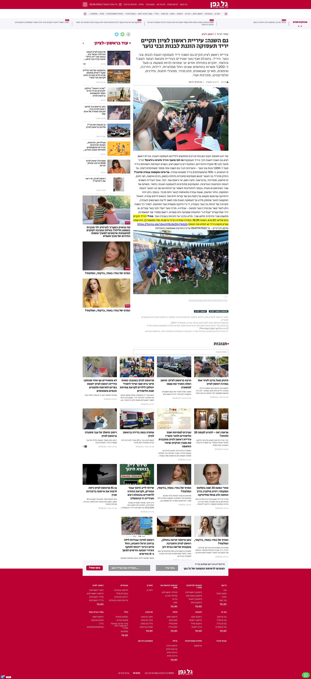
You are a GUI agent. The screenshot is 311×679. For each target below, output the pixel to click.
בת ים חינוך (222, 616)
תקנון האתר (221, 593)
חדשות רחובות (195, 620)
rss (225, 590)
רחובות (180, 13)
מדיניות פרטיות (130, 4)
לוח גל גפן (161, 4)
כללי (157, 13)
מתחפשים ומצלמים (95, 627)
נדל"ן (101, 623)
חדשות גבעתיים (121, 590)
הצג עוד (223, 604)
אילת (102, 13)
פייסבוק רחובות (195, 599)
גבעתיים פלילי (122, 593)
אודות (141, 4)
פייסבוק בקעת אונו (194, 595)
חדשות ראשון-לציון (218, 311)
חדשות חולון (172, 616)
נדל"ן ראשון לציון (96, 600)
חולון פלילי (173, 623)
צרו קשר (183, 4)
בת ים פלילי (222, 620)
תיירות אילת (172, 655)
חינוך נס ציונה (147, 616)
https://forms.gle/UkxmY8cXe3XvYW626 (162, 224)
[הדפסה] (117, 34)
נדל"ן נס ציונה (147, 623)
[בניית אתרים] (136, 673)
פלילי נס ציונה (147, 620)
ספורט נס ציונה (146, 627)
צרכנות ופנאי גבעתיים (118, 600)
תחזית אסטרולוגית (115, 13)
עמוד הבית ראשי (145, 13)
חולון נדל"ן (172, 627)
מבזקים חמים (300, 22)
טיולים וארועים (97, 620)
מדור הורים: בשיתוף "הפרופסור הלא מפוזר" (119, 625)
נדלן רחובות (197, 627)
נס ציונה (164, 13)
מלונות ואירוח (122, 620)
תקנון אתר (150, 4)
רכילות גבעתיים (121, 597)
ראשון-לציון (198, 13)
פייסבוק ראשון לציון (194, 592)
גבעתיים (208, 13)
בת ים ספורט (221, 627)
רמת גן (218, 13)
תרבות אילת (172, 652)
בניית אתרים (123, 673)
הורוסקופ (198, 645)
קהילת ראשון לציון (169, 592)
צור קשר (223, 600)
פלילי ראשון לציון (96, 597)
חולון (172, 13)
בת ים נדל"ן (222, 623)
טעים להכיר (130, 13)
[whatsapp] (122, 34)
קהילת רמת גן (171, 595)
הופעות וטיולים (122, 616)
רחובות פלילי (196, 623)
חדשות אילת (171, 645)
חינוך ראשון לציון (96, 590)
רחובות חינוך (196, 616)
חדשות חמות (98, 616)
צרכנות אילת (171, 649)
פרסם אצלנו (172, 4)
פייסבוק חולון (196, 602)
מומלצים (124, 631)
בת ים (187, 13)
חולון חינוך (173, 620)
